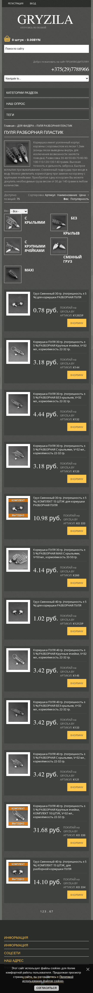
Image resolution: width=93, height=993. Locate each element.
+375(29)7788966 (70, 69)
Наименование (67, 195)
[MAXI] (12, 274)
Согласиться (46, 988)
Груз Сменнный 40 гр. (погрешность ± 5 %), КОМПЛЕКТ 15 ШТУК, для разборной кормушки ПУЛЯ (60, 865)
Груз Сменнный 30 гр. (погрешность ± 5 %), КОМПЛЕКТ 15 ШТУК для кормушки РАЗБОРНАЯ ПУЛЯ (60, 501)
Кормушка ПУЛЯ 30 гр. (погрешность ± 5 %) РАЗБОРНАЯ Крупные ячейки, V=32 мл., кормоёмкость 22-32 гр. (60, 345)
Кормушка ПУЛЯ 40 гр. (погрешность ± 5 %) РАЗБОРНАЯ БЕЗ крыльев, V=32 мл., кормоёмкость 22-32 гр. (59, 705)
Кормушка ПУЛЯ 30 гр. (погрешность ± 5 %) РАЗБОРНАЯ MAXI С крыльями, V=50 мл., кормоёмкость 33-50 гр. (59, 553)
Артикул (50, 195)
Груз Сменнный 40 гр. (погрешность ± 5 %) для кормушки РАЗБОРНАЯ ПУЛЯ (60, 603)
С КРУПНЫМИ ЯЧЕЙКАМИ (35, 246)
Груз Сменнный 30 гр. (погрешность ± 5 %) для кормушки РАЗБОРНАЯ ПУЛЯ (60, 295)
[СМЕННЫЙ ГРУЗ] (59, 246)
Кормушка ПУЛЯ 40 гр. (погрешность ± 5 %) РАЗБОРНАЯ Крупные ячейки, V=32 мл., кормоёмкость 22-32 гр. (60, 653)
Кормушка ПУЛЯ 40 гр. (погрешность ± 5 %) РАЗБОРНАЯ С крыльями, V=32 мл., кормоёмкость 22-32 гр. (59, 757)
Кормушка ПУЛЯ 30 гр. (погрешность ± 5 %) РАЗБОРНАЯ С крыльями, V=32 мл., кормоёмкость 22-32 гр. (59, 449)
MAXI (29, 270)
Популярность (80, 199)
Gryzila (45, 20)
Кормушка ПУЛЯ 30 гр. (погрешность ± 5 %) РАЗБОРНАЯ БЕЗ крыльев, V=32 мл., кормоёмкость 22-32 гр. (59, 397)
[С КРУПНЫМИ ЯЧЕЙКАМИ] (12, 246)
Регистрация (15, 3)
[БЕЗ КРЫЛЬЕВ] (59, 222)
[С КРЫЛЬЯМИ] (12, 222)
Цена (82, 195)
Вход (33, 3)
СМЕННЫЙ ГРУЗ (72, 259)
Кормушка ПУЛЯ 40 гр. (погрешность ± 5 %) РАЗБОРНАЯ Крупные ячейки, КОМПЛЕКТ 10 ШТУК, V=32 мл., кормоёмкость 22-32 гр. (59, 811)
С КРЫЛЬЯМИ (35, 220)
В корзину (77, 323)
